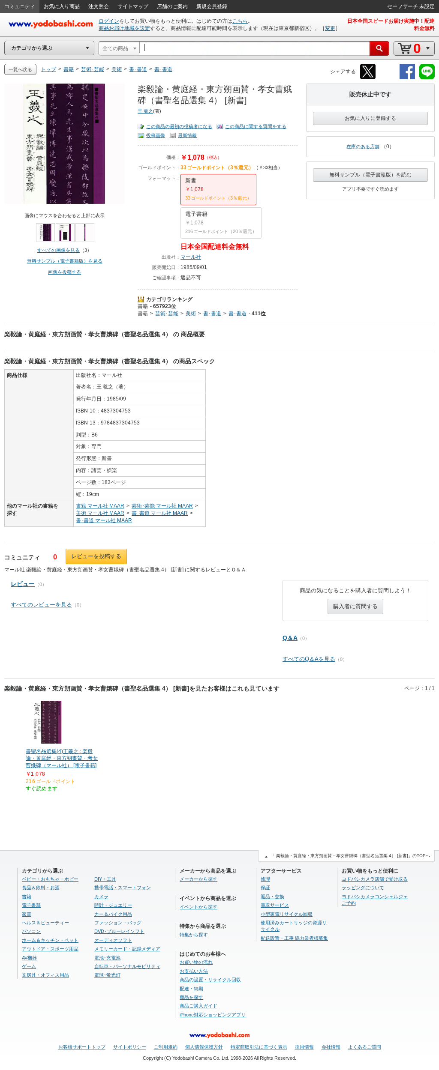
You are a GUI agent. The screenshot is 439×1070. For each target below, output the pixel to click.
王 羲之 (145, 111)
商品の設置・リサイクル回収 (210, 979)
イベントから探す (198, 906)
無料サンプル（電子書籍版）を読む (370, 175)
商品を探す (191, 997)
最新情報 (187, 135)
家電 (26, 914)
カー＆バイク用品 (113, 914)
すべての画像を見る (58, 250)
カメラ (101, 896)
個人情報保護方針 (204, 1046)
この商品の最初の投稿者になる (179, 126)
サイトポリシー (129, 1046)
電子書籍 (31, 905)
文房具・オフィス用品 (45, 974)
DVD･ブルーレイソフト (119, 931)
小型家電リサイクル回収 (287, 914)
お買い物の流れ (196, 962)
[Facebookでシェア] (407, 77)
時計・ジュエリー (113, 905)
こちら (240, 21)
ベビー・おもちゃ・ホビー (50, 879)
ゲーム (29, 966)
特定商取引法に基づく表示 (259, 1046)
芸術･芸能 (166, 314)
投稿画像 (155, 135)
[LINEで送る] (427, 77)
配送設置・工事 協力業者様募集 (294, 938)
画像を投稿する (64, 272)
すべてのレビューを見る (41, 604)
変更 (330, 28)
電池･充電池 (107, 957)
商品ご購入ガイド (198, 1005)
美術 (191, 314)
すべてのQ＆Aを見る (309, 659)
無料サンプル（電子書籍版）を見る (64, 260)
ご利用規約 (165, 1046)
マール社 (190, 257)
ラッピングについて (363, 887)
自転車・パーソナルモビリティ (127, 966)
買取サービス (275, 905)
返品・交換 (272, 896)
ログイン (109, 21)
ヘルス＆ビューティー (45, 922)
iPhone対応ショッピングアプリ (213, 1014)
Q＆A (290, 637)
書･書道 (212, 314)
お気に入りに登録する (370, 118)
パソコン (31, 931)
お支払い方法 (194, 971)
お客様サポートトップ (81, 1046)
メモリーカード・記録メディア (127, 948)
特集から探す (194, 934)
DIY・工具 (105, 879)
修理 (265, 879)
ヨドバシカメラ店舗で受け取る (375, 879)
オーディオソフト (113, 940)
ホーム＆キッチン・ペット (50, 940)
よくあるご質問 (364, 1046)
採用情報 (304, 1046)
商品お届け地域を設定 (124, 28)
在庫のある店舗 (362, 146)
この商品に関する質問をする (255, 126)
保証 (265, 887)
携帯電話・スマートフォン (122, 887)
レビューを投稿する (96, 556)
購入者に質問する (355, 606)
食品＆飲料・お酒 (41, 887)
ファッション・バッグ (117, 922)
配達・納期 (191, 988)
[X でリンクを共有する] (368, 77)
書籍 (143, 306)
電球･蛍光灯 (107, 974)
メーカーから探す (198, 879)
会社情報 (331, 1046)
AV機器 (29, 957)
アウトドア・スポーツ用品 (50, 948)
